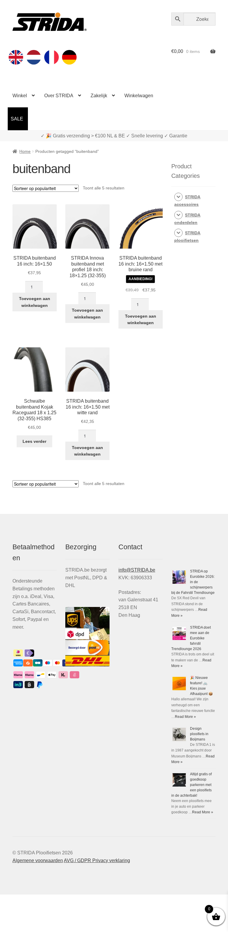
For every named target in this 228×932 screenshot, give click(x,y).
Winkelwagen (138, 95)
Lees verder (34, 441)
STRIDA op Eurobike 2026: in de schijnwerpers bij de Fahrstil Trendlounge (193, 582)
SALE (17, 118)
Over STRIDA (58, 95)
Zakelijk (99, 95)
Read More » (185, 717)
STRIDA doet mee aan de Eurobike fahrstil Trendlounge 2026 (191, 638)
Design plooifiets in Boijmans (199, 734)
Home (25, 151)
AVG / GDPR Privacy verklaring (97, 860)
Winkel (19, 95)
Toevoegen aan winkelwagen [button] (34, 302)
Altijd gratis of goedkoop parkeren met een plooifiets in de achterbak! (191, 785)
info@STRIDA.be (136, 569)
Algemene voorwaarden (37, 860)
